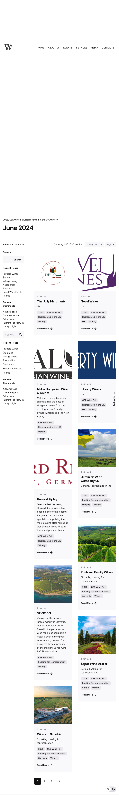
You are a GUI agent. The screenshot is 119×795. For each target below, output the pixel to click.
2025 (41, 312)
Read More (43, 328)
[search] (20, 334)
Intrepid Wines (10, 273)
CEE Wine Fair (16, 219)
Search (7, 252)
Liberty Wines (91, 389)
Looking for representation (95, 500)
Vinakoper (44, 613)
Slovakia (42, 758)
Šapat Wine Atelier (94, 664)
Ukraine (86, 504)
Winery (54, 219)
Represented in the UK (37, 219)
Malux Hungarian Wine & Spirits (52, 391)
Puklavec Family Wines (97, 572)
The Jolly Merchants (51, 301)
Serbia (85, 687)
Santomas (8, 288)
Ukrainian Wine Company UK (91, 479)
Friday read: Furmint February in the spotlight (13, 323)
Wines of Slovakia (49, 734)
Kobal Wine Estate (12, 292)
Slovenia (86, 596)
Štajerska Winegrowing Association (10, 281)
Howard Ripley (47, 499)
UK (83, 321)
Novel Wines (89, 301)
